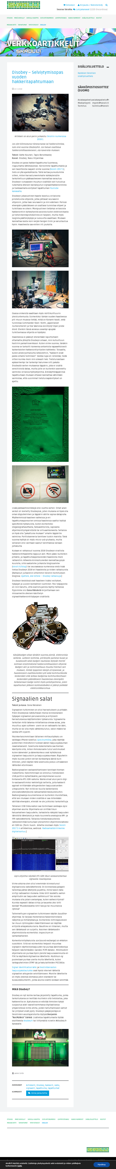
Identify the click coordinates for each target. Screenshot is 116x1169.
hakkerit (49, 1085)
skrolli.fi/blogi (19, 566)
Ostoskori (70, 5)
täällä (19, 1166)
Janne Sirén (19, 1073)
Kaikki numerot (74, 18)
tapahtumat (53, 1088)
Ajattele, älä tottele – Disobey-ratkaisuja (41, 576)
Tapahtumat (22, 25)
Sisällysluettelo (88, 18)
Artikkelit (30, 1085)
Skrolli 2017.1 (56, 169)
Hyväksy (102, 1164)
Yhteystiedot (33, 25)
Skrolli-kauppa (32, 18)
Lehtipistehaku (61, 18)
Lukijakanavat (82, 9)
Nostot (99, 18)
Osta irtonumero (47, 18)
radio (56, 1085)
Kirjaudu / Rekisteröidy (91, 5)
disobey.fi (28, 1020)
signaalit (30, 1088)
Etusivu (10, 18)
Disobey (40, 1085)
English (43, 25)
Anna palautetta (38, 1093)
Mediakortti (11, 25)
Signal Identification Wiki (24, 967)
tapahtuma (41, 1088)
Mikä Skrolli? (19, 18)
